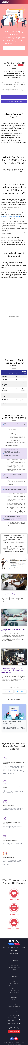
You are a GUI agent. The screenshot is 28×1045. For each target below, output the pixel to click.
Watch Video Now (14, 96)
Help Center (14, 955)
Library (14, 969)
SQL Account (14, 953)
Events (14, 988)
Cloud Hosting (14, 986)
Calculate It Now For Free (14, 101)
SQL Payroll (14, 960)
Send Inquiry (14, 1027)
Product (14, 976)
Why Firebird (14, 1011)
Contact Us (14, 1002)
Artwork (14, 1008)
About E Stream (14, 999)
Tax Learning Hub (14, 967)
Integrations (14, 983)
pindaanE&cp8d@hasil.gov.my (10, 216)
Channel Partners (14, 1006)
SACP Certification (14, 972)
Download (14, 979)
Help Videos (14, 958)
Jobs (14, 1004)
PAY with (11, 1031)
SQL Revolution (14, 992)
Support (14, 950)
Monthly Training (14, 990)
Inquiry (14, 981)
